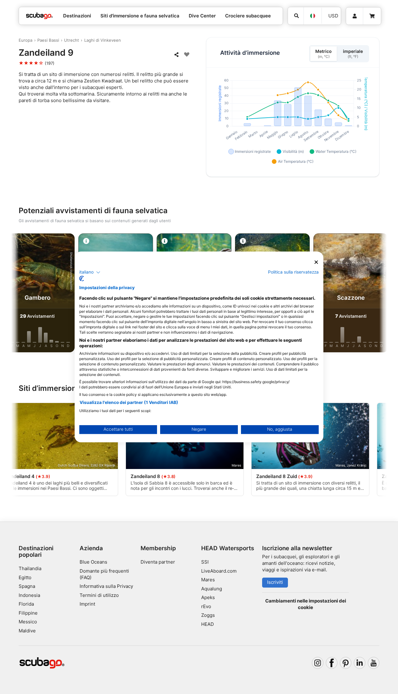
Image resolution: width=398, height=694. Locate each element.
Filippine (28, 613)
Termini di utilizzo (99, 595)
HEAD (207, 624)
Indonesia (29, 595)
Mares (208, 580)
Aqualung (211, 589)
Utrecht (71, 40)
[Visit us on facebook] (332, 663)
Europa (25, 40)
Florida (26, 604)
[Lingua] (312, 16)
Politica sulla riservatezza (293, 272)
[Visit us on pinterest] (346, 663)
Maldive (27, 631)
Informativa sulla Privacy (106, 586)
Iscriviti (275, 582)
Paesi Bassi (48, 40)
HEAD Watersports (227, 548)
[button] (89, 272)
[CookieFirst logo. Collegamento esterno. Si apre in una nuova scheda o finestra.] (81, 279)
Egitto (25, 577)
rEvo (206, 606)
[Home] (39, 16)
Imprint (87, 604)
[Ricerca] (295, 16)
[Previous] (21, 294)
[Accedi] (354, 16)
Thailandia (30, 568)
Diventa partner (158, 562)
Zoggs (208, 615)
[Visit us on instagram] (318, 663)
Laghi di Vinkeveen (102, 40)
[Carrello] (372, 16)
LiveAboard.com (219, 571)
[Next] (377, 294)
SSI (205, 562)
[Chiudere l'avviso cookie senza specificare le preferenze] (316, 262)
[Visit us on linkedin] (360, 663)
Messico (28, 622)
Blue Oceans (93, 562)
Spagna (27, 586)
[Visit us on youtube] (374, 663)
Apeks (208, 597)
